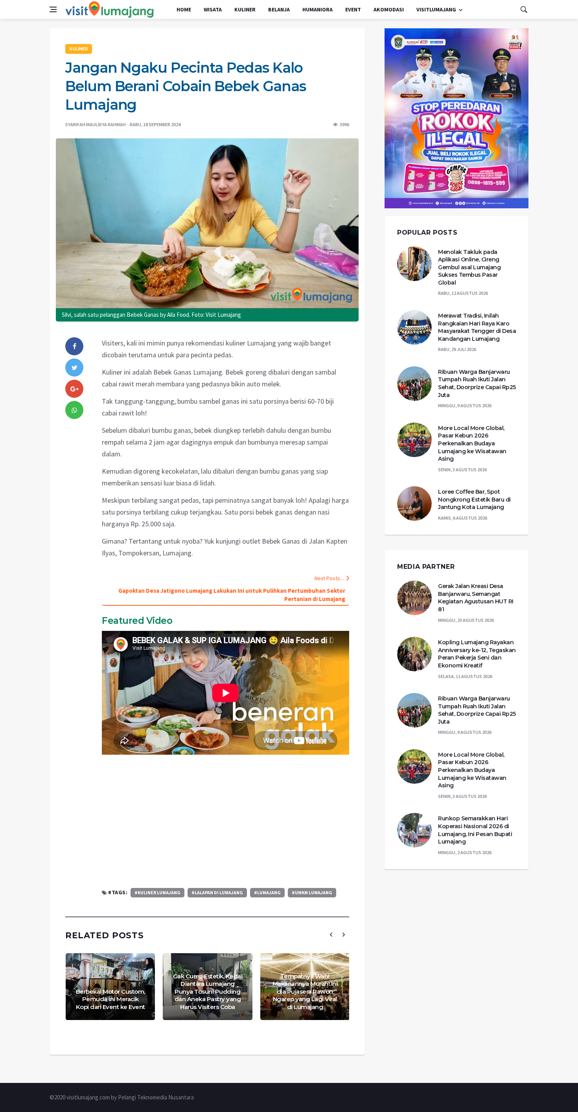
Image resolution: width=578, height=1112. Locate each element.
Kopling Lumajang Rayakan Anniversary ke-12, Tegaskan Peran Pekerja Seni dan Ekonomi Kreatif (477, 654)
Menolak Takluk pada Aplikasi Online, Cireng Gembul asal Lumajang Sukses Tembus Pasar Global (469, 267)
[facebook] (74, 346)
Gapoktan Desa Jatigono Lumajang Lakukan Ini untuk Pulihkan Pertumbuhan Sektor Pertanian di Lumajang (231, 595)
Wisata (213, 9)
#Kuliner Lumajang (157, 892)
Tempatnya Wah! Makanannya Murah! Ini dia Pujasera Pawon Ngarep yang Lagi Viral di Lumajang (305, 991)
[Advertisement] (225, 821)
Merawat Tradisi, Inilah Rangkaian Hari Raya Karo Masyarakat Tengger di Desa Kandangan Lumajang (477, 327)
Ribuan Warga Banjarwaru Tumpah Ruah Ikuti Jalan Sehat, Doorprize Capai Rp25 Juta (477, 383)
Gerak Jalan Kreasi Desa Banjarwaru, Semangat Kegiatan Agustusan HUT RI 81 (476, 598)
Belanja (279, 9)
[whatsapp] (74, 410)
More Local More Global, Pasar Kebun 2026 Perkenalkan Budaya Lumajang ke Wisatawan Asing (472, 443)
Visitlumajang (436, 9)
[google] (74, 389)
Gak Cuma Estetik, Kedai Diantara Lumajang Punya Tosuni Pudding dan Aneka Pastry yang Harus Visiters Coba (208, 991)
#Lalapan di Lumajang (217, 892)
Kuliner (245, 9)
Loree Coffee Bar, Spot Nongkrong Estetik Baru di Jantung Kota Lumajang (474, 499)
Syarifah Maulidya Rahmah (95, 124)
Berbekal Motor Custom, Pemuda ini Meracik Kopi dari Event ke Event (110, 999)
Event (353, 9)
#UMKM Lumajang (312, 892)
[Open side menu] (53, 9)
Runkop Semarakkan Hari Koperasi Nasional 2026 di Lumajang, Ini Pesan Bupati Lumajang (475, 830)
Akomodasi (389, 9)
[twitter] (74, 367)
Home (184, 9)
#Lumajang (267, 892)
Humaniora (317, 9)
